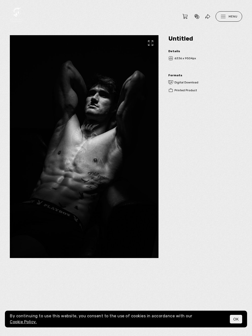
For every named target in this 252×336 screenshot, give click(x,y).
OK (236, 319)
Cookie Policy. (23, 322)
